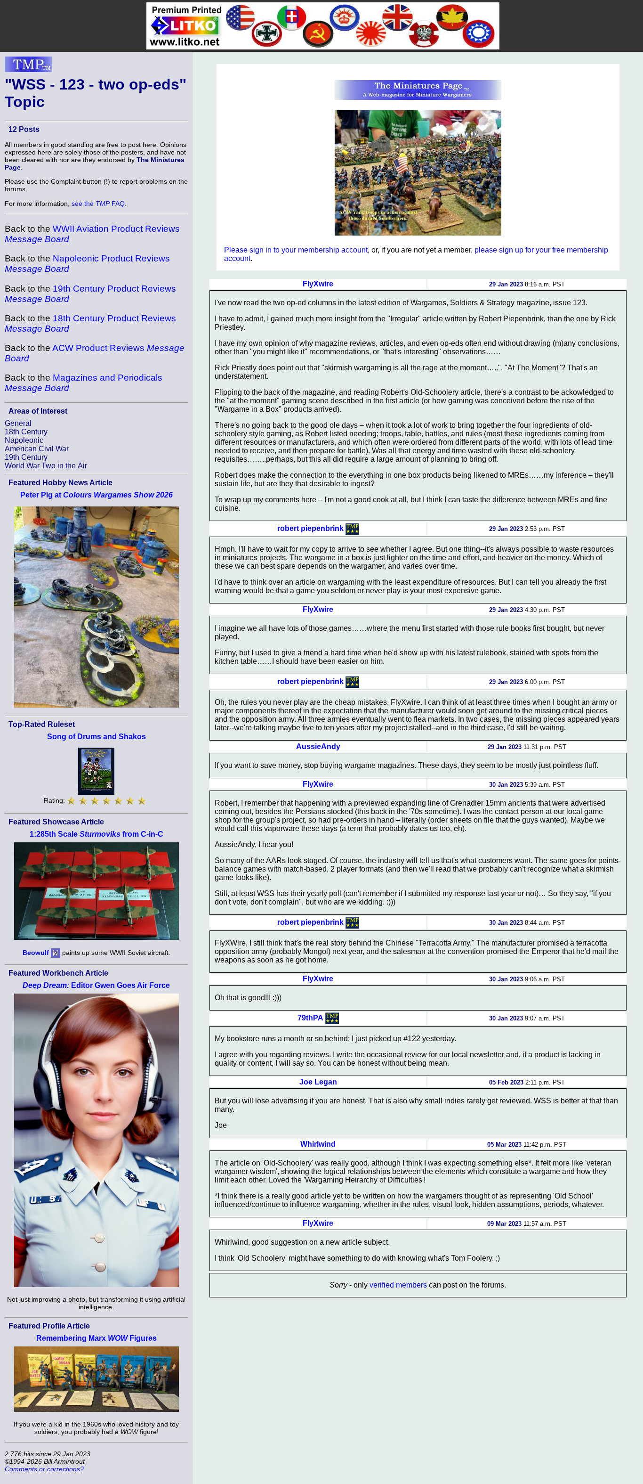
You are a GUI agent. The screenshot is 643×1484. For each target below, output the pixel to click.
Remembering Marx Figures (96, 1338)
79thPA (310, 1017)
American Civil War (37, 449)
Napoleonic (24, 440)
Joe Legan (318, 1082)
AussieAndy (318, 746)
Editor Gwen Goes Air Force (96, 985)
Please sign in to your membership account (296, 250)
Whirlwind (318, 1144)
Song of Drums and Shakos (96, 737)
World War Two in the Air (46, 466)
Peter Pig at (96, 495)
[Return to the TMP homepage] (28, 66)
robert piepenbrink (310, 528)
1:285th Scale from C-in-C (96, 834)
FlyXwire (318, 284)
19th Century (26, 457)
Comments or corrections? (44, 1469)
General (18, 423)
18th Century (26, 432)
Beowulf (36, 952)
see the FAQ (98, 203)
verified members (398, 1285)
